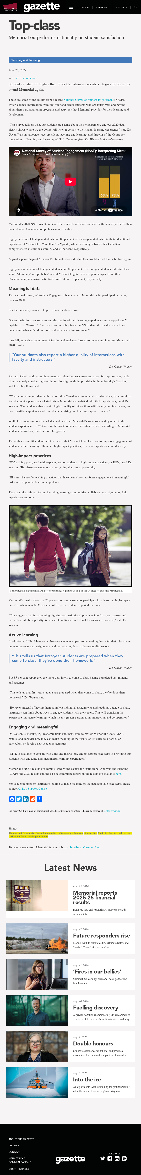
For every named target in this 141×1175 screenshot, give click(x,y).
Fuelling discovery (95, 1007)
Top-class (34, 25)
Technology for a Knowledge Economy (28, 836)
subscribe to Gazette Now (83, 847)
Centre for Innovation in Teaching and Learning (59, 833)
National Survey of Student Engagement (88, 100)
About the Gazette (21, 1139)
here (118, 773)
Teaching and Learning (120, 833)
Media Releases (19, 1168)
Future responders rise (101, 935)
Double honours (93, 1043)
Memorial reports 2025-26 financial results (95, 897)
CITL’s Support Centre (32, 788)
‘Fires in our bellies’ (97, 971)
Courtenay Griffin (23, 78)
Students (102, 833)
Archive (14, 1145)
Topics (13, 828)
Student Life (90, 833)
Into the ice (87, 1079)
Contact (14, 1151)
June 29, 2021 (17, 70)
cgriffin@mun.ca (112, 810)
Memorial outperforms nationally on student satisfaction (66, 37)
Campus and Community (21, 833)
